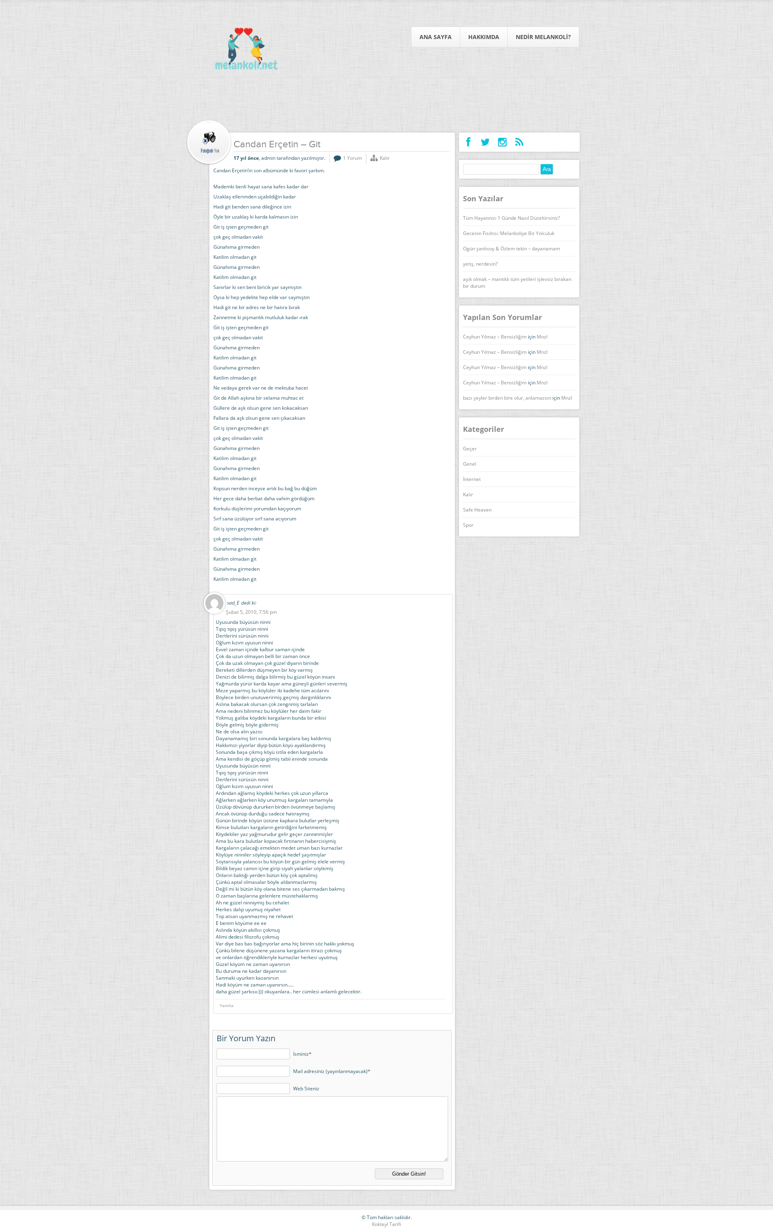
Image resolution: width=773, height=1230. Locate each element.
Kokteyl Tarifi (386, 1224)
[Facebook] (468, 142)
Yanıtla (227, 1005)
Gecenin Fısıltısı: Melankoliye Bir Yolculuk (508, 233)
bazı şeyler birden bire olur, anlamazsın (507, 397)
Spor (468, 525)
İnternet (472, 479)
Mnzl (542, 336)
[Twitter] (485, 142)
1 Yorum (352, 158)
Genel (469, 463)
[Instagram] (502, 142)
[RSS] (519, 142)
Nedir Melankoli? (543, 37)
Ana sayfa (436, 37)
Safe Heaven (477, 509)
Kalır (385, 158)
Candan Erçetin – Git (277, 145)
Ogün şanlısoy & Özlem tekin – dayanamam (511, 248)
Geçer (470, 448)
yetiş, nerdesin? (480, 263)
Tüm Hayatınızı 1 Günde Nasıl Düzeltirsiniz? (511, 218)
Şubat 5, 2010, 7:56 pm (251, 612)
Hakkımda (483, 37)
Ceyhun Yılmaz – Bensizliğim (495, 336)
